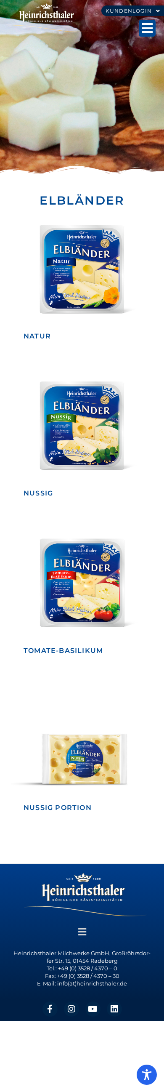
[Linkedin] (114, 1009)
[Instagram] (71, 1009)
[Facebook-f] (50, 1009)
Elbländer (82, 200)
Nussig (38, 493)
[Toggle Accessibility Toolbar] (147, 1075)
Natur (37, 336)
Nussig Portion (58, 808)
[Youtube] (93, 1009)
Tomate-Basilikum (63, 651)
